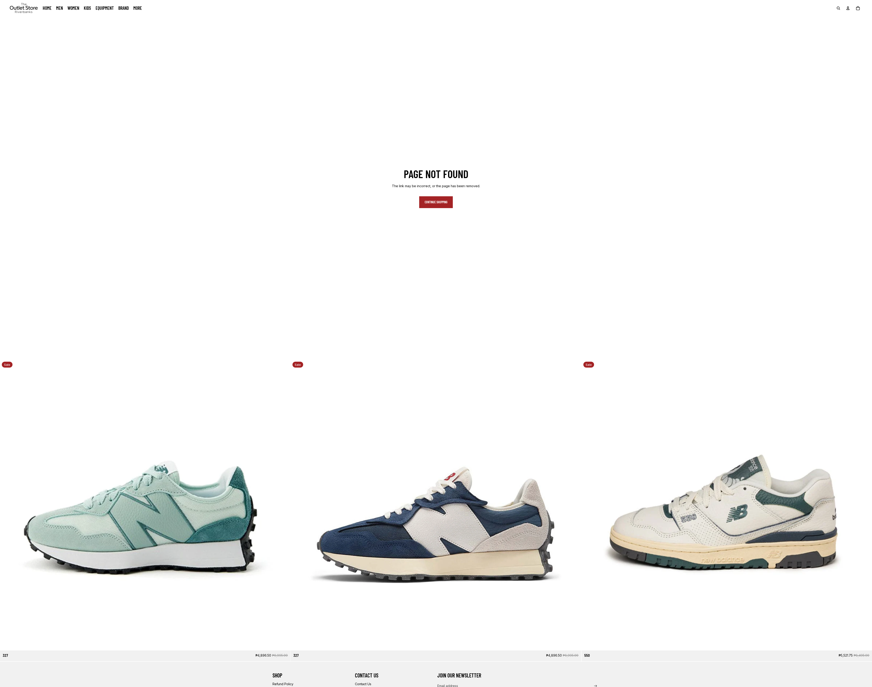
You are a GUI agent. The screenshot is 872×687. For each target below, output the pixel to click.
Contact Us (363, 684)
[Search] (838, 8)
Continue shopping (436, 202)
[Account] (848, 8)
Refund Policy (282, 684)
